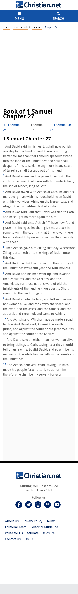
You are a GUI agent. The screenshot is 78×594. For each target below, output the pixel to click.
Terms (50, 521)
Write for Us (14, 533)
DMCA (29, 539)
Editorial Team (15, 527)
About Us (12, 521)
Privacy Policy (32, 521)
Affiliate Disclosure (41, 533)
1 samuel (37, 27)
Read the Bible (20, 27)
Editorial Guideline (44, 527)
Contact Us (13, 539)
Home (6, 27)
